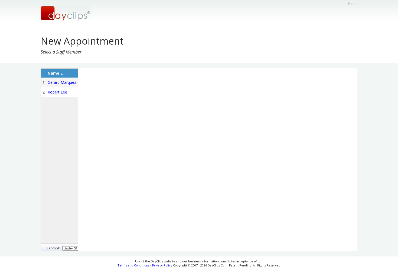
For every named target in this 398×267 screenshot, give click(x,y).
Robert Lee (57, 92)
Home (352, 3)
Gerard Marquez (62, 82)
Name (53, 73)
